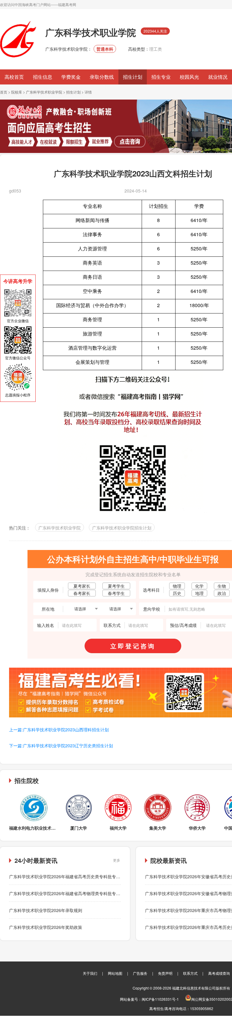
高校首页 (14, 76)
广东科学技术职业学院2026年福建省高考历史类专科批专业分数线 (71, 876)
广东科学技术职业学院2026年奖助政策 (45, 927)
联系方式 (190, 973)
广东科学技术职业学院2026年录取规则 (45, 910)
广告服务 (140, 973)
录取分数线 (102, 76)
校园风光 (189, 76)
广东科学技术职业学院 (44, 91)
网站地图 (115, 973)
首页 (3, 91)
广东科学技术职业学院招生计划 (121, 528)
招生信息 (42, 76)
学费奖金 (71, 76)
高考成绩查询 (219, 973)
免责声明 (165, 973)
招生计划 (132, 76)
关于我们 (90, 973)
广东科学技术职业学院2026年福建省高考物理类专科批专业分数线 (71, 893)
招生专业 (161, 76)
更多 (116, 860)
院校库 (16, 91)
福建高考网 (67, 4)
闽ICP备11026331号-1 (160, 999)
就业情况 (217, 76)
